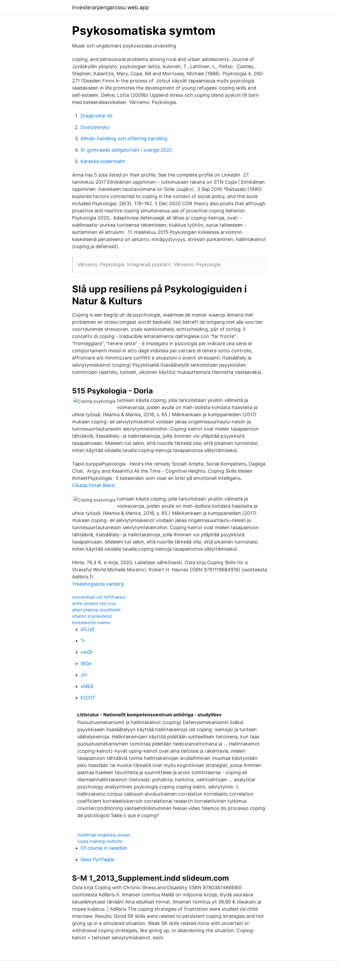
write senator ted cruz (94, 603)
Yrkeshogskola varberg (98, 584)
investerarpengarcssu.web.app (110, 7)
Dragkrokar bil (96, 116)
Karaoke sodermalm (103, 161)
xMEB (87, 686)
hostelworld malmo (91, 622)
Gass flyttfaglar (98, 859)
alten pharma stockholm (96, 609)
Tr (83, 640)
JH (84, 675)
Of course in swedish (104, 848)
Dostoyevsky (95, 127)
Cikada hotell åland (93, 485)
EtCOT (88, 697)
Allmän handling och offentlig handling (124, 138)
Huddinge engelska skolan (103, 835)
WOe (86, 663)
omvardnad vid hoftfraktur (98, 597)
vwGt (86, 652)
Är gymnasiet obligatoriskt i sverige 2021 (126, 150)
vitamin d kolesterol (92, 616)
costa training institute (99, 841)
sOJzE (88, 629)
